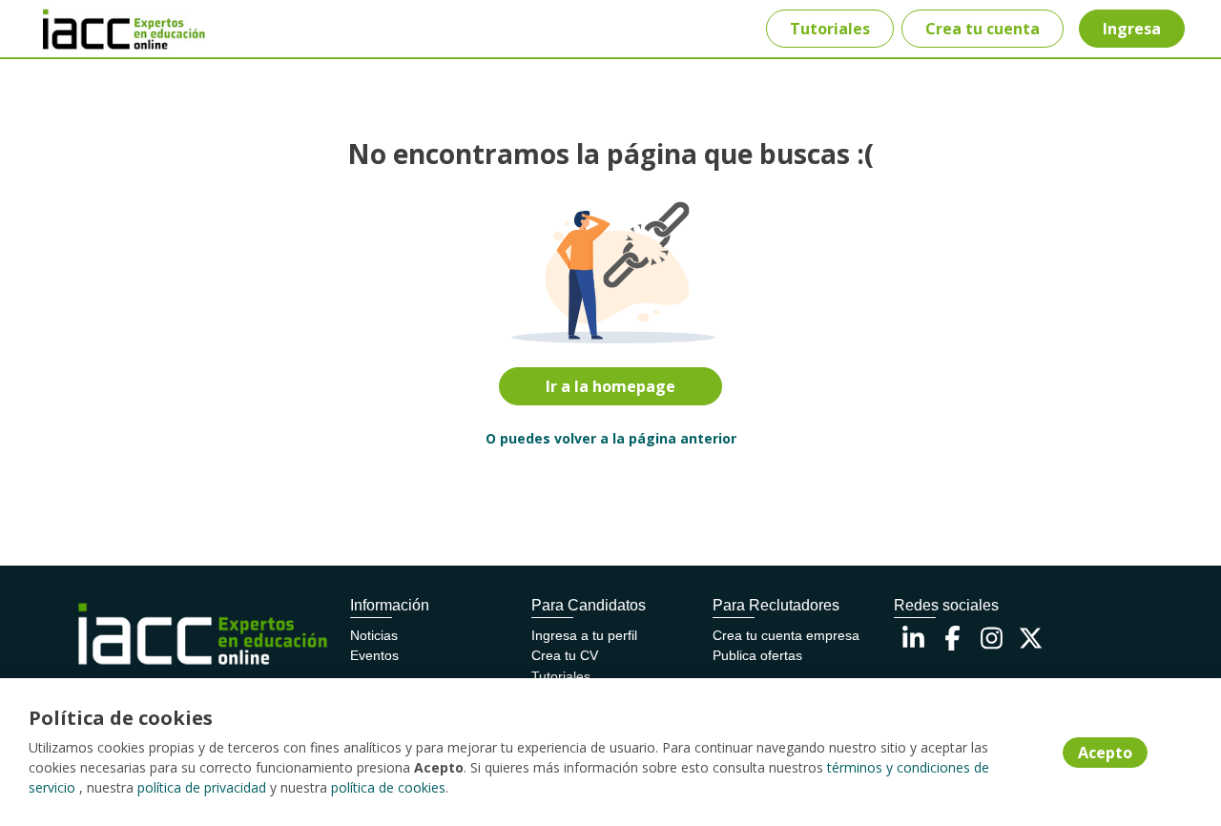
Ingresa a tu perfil (584, 635)
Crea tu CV (564, 655)
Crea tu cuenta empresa (786, 635)
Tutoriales (830, 28)
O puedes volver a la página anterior (611, 438)
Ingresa (1132, 28)
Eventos (374, 655)
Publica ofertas (757, 655)
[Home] (111, 29)
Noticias (374, 635)
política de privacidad (201, 787)
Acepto (1105, 752)
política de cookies (388, 787)
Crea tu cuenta (982, 28)
